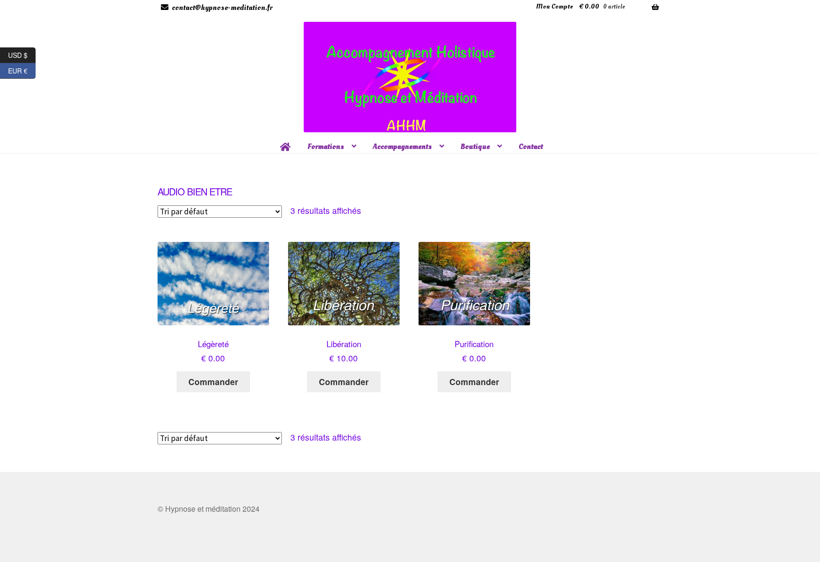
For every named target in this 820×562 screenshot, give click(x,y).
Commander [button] (213, 381)
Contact (531, 146)
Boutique (475, 146)
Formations (326, 146)
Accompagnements (402, 146)
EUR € (22, 69)
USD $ (22, 53)
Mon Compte (554, 6)
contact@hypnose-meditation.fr (222, 7)
